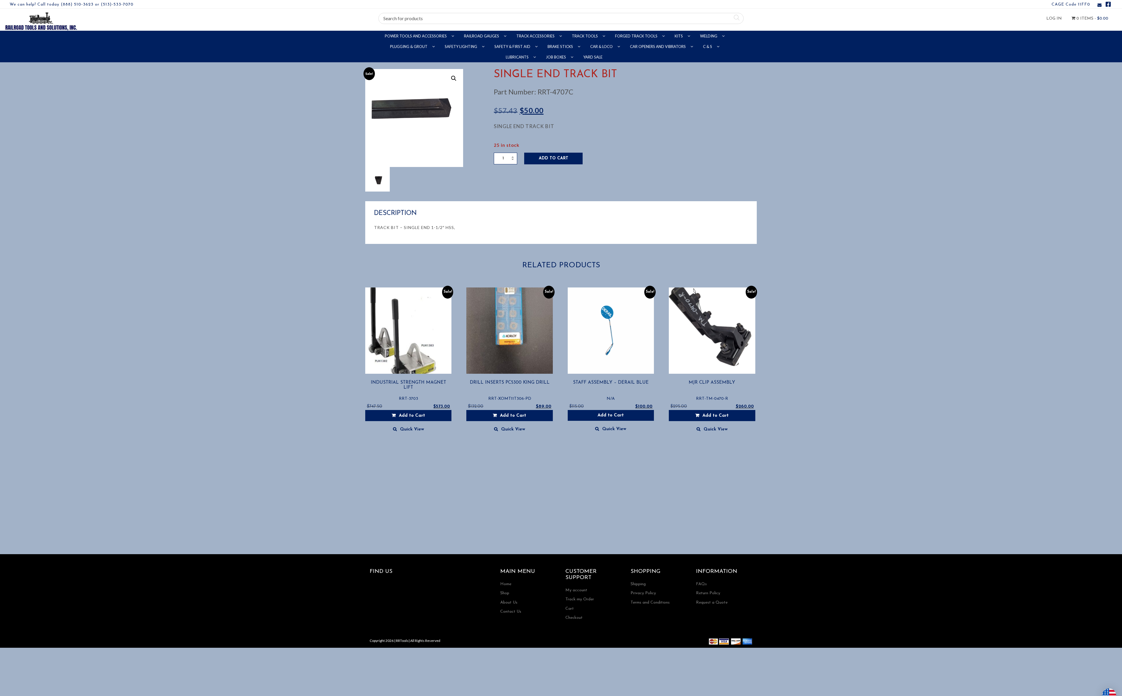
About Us (508, 602)
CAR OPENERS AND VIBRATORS (658, 46)
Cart (569, 609)
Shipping (638, 584)
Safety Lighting (461, 46)
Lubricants (517, 57)
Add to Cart (553, 158)
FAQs (701, 584)
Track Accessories (535, 36)
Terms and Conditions (650, 602)
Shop (504, 593)
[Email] (1099, 5)
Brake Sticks (561, 46)
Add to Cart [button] (412, 416)
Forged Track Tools (636, 36)
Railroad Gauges (482, 36)
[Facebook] (1108, 5)
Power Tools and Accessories (416, 36)
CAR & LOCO (602, 46)
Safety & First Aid (512, 46)
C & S (708, 46)
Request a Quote (712, 602)
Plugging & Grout (409, 46)
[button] (454, 78)
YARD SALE (592, 57)
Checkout (574, 618)
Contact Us (510, 611)
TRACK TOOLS (585, 36)
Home (505, 584)
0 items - (1091, 18)
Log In (1054, 18)
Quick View (412, 429)
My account (576, 590)
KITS (679, 36)
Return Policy (708, 593)
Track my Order (579, 599)
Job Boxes (556, 57)
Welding (709, 36)
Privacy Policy (643, 593)
